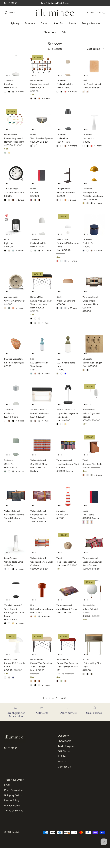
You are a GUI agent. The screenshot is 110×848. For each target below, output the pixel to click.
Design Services (91, 23)
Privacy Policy (12, 805)
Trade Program (66, 746)
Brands (72, 23)
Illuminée (16, 832)
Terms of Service (13, 810)
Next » (64, 698)
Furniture (30, 23)
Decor (44, 23)
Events (62, 761)
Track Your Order (13, 779)
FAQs (7, 785)
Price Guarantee (13, 790)
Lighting (14, 23)
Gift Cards (64, 751)
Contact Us (64, 766)
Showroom (50, 32)
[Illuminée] (55, 12)
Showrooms (64, 740)
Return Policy (11, 800)
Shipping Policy (13, 795)
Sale (64, 32)
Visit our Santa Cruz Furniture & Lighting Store (55, 3)
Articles (62, 756)
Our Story (63, 735)
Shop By (58, 23)
